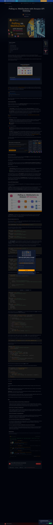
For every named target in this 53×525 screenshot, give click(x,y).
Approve (50, 523)
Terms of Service (31, 273)
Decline (47, 523)
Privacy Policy (26, 273)
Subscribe (26, 270)
